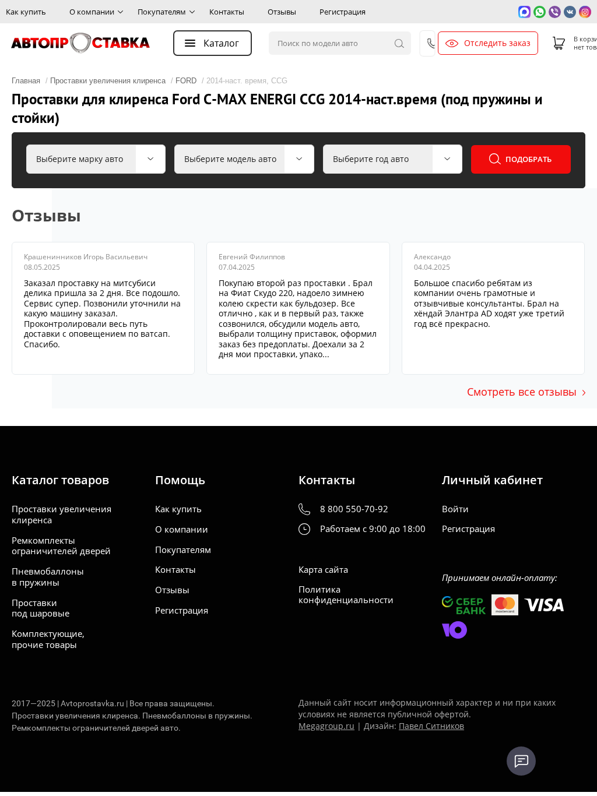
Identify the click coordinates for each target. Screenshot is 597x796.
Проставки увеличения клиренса (61, 514)
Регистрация (342, 11)
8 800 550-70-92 (354, 509)
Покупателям (162, 11)
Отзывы (282, 11)
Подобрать (528, 159)
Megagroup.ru (326, 725)
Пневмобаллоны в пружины (48, 577)
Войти (455, 509)
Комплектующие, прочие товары (48, 639)
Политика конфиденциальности (346, 595)
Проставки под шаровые (40, 608)
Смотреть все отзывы (522, 392)
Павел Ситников (431, 725)
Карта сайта (323, 569)
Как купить (26, 11)
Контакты (226, 11)
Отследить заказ (497, 43)
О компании (91, 11)
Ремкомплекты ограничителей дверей (61, 546)
